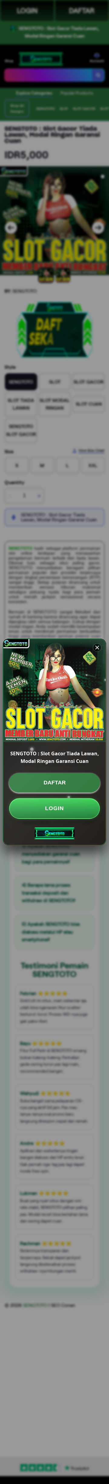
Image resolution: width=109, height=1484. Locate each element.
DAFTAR (55, 783)
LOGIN (54, 808)
